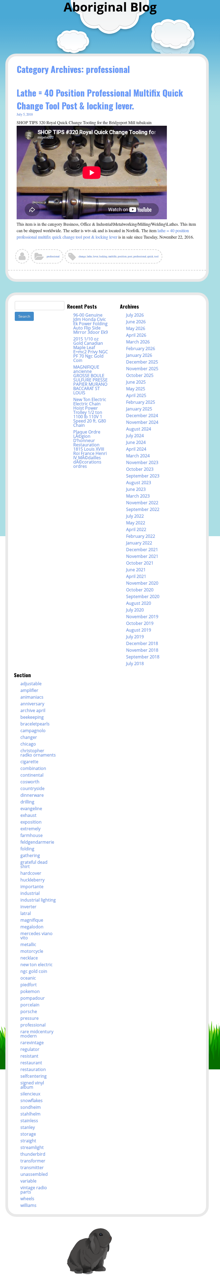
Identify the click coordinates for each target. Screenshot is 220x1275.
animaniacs (31, 697)
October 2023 (139, 469)
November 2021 (142, 556)
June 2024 (136, 442)
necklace (29, 958)
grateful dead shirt (33, 864)
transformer (32, 1161)
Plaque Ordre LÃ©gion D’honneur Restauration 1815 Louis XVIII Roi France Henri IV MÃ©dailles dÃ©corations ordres (90, 449)
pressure (29, 1018)
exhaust (28, 815)
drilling (27, 802)
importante (31, 886)
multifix (112, 256)
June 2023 (136, 489)
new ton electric (36, 965)
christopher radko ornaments (38, 753)
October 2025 (139, 375)
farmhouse (31, 835)
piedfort (28, 985)
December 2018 (142, 643)
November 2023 (142, 462)
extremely (30, 829)
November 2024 (142, 422)
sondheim (30, 1107)
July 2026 (135, 315)
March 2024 (138, 456)
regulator (29, 1049)
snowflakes (31, 1100)
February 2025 (140, 402)
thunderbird (32, 1154)
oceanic (28, 978)
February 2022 (140, 536)
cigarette (29, 762)
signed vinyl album (32, 1085)
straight (28, 1141)
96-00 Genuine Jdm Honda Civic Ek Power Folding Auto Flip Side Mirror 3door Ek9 (90, 323)
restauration (33, 1069)
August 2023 (138, 482)
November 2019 (142, 617)
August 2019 (138, 630)
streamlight (32, 1147)
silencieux (30, 1094)
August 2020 (138, 603)
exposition (31, 822)
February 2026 (140, 348)
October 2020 (139, 590)
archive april (32, 710)
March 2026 (138, 342)
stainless (29, 1121)
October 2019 (139, 623)
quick (150, 256)
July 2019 (135, 637)
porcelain (29, 1005)
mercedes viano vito (36, 936)
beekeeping (32, 717)
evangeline (31, 808)
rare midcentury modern (36, 1034)
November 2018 (142, 650)
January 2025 (139, 409)
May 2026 (135, 328)
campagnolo (33, 730)
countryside (32, 788)
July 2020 (135, 610)
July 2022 (135, 516)
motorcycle (31, 951)
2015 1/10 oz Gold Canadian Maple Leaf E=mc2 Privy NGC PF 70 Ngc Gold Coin (90, 349)
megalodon (31, 927)
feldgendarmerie (37, 842)
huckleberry (32, 880)
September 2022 (142, 509)
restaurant (31, 1063)
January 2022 (139, 543)
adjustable (31, 684)
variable (28, 1181)
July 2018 (135, 663)
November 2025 (142, 369)
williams (28, 1205)
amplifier (29, 690)
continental (31, 775)
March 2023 (138, 496)
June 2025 (136, 382)
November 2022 (142, 503)
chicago (28, 744)
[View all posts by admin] (22, 258)
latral (25, 913)
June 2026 (136, 322)
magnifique (31, 920)
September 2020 (142, 596)
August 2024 (138, 429)
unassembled (34, 1174)
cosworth (29, 782)
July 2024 (135, 436)
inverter (28, 907)
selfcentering (33, 1076)
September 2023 (142, 476)
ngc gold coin (33, 971)
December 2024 (142, 415)
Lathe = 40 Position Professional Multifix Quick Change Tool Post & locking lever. (100, 99)
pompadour (32, 998)
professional (53, 256)
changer (28, 737)
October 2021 (139, 563)
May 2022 (135, 523)
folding (27, 849)
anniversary (32, 704)
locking (103, 256)
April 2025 (136, 395)
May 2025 (135, 389)
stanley (27, 1127)
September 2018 (142, 657)
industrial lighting (38, 900)
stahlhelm (30, 1114)
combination (33, 768)
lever (95, 256)
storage (28, 1134)
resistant (29, 1056)
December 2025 (142, 362)
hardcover (30, 873)
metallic (28, 944)
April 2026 (136, 335)
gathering (30, 855)
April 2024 (136, 449)
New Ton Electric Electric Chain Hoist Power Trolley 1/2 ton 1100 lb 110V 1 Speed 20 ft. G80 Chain (89, 412)
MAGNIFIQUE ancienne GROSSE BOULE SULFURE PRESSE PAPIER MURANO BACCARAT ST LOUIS (90, 380)
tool (156, 256)
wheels (27, 1199)
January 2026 (139, 355)
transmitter (32, 1167)
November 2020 (142, 583)
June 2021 (136, 570)
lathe (89, 256)
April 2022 (136, 529)
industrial (30, 893)
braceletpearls (35, 724)
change (82, 256)
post (130, 256)
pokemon (30, 991)
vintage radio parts (33, 1190)
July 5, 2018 (25, 114)
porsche (28, 1011)
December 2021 (142, 550)
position (122, 256)
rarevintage (32, 1043)
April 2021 (136, 576)
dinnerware (32, 795)
